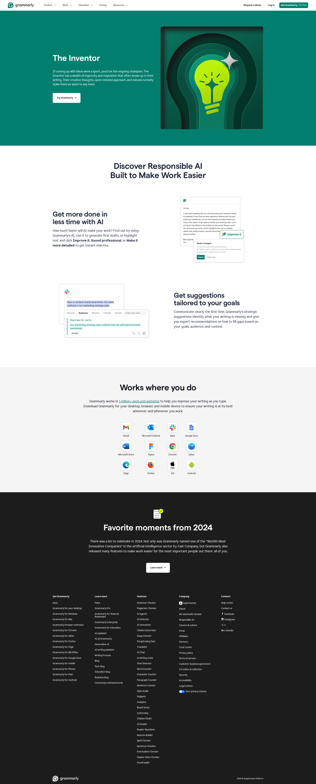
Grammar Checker (146, 602)
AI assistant (100, 633)
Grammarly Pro (102, 608)
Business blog (101, 677)
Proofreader (143, 762)
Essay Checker (144, 636)
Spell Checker (144, 740)
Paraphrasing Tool (146, 641)
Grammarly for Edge (63, 647)
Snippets (141, 696)
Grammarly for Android (65, 680)
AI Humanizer (144, 625)
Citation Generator (146, 630)
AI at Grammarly (103, 638)
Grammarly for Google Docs (67, 658)
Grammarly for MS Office (65, 652)
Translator (142, 647)
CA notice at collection (190, 669)
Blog (97, 660)
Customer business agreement (195, 664)
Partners (183, 641)
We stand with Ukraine (190, 614)
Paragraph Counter (147, 680)
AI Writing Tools (145, 658)
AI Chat (141, 652)
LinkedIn (229, 630)
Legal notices (186, 686)
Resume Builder (145, 735)
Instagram (229, 619)
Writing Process (103, 655)
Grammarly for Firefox (64, 641)
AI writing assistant (104, 649)
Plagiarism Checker (147, 608)
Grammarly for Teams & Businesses (107, 615)
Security (183, 675)
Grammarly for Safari (63, 636)
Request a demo (252, 5)
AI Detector (143, 619)
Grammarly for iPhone (64, 669)
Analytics (141, 702)
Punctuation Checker (147, 751)
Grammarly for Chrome (65, 630)
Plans (97, 602)
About (182, 608)
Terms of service (187, 658)
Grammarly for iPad (63, 674)
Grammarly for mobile (64, 663)
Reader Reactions (146, 729)
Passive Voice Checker (148, 757)
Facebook (229, 614)
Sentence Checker (146, 746)
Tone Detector (144, 663)
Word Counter (144, 669)
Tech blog (100, 666)
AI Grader (142, 724)
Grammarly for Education (108, 627)
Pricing (102, 5)
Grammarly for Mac (62, 619)
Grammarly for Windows (65, 614)
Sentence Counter (146, 685)
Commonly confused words (109, 682)
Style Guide (142, 691)
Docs (55, 602)
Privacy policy (186, 653)
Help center (227, 602)
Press (182, 630)
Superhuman (189, 603)
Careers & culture (188, 625)
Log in (271, 5)
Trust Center (185, 647)
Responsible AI (186, 619)
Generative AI (102, 644)
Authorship (142, 713)
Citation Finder (144, 718)
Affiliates (183, 636)
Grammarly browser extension (68, 625)
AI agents (142, 614)
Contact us (226, 608)
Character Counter (146, 674)
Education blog (102, 671)
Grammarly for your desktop (67, 608)
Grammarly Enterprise (106, 622)
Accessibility (185, 680)
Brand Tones (143, 707)
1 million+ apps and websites (139, 401)
